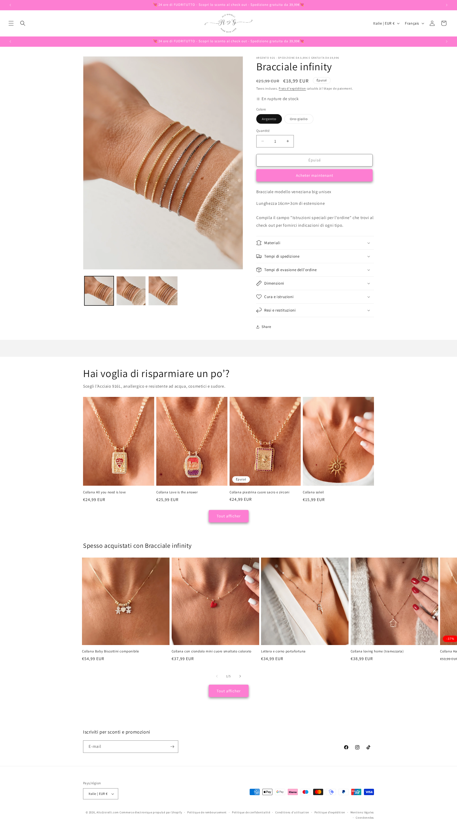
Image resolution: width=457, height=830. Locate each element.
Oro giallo (301, 120)
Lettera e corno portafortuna (283, 651)
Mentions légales (362, 812)
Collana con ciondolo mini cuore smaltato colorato (212, 651)
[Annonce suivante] (447, 5)
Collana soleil (313, 492)
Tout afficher (229, 515)
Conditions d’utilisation (292, 812)
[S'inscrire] (172, 746)
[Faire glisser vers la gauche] (217, 676)
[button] (11, 23)
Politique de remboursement (207, 812)
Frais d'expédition (292, 88)
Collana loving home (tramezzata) (377, 651)
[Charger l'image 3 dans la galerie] (163, 290)
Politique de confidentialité (251, 812)
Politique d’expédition (329, 812)
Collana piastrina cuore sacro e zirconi (259, 492)
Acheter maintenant (314, 175)
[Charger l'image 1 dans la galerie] (99, 290)
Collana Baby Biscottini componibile (110, 651)
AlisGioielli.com (108, 812)
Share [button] (266, 326)
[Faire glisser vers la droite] (240, 676)
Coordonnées (365, 817)
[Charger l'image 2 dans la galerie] (131, 290)
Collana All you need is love (104, 492)
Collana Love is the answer (177, 492)
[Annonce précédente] (10, 5)
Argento (272, 120)
